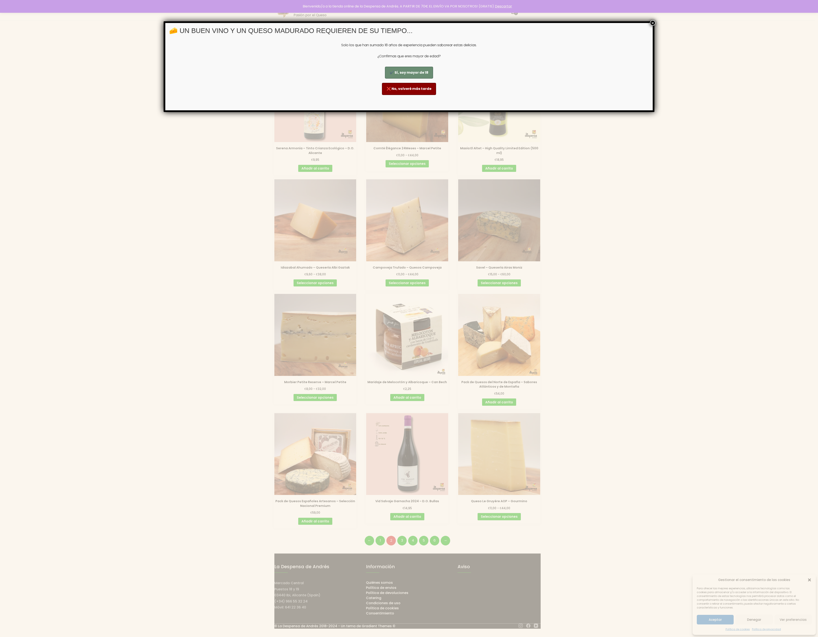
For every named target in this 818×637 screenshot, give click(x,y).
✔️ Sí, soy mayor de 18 (409, 72)
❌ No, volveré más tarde (409, 88)
